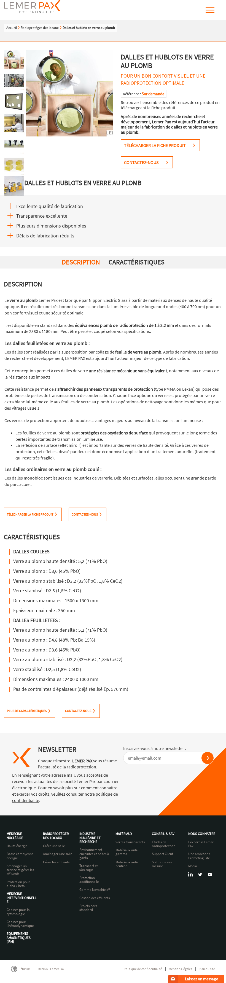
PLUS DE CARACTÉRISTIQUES (27, 711)
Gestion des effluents (94, 898)
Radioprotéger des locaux (40, 27)
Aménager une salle (57, 854)
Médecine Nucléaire (15, 836)
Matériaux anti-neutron (126, 864)
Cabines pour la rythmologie (18, 912)
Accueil (11, 27)
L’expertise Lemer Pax (201, 844)
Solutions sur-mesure (162, 864)
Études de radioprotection (163, 844)
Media (192, 866)
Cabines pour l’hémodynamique (20, 924)
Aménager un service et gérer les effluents (20, 870)
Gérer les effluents (56, 862)
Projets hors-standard (88, 908)
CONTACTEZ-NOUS (141, 162)
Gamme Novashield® (94, 890)
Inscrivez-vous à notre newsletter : (154, 748)
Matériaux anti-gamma (126, 852)
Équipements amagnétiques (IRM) (19, 938)
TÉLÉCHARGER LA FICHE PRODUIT (155, 145)
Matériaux (123, 834)
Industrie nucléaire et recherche (90, 838)
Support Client (162, 854)
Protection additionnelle (89, 880)
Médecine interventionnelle (21, 898)
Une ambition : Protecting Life (199, 856)
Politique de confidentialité (143, 969)
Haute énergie (17, 846)
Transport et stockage (88, 868)
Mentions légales (180, 969)
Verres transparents (130, 842)
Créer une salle (54, 846)
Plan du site (207, 969)
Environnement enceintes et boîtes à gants (94, 854)
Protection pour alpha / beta (18, 884)
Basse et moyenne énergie (20, 856)
